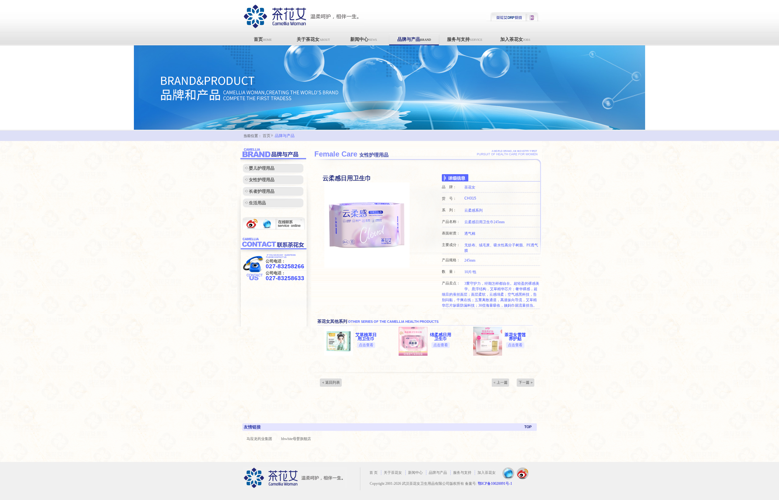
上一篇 (502, 382)
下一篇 (524, 382)
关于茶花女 (313, 39)
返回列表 (332, 382)
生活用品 (257, 203)
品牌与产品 (414, 39)
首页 (263, 39)
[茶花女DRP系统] (514, 20)
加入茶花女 (515, 39)
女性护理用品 (261, 180)
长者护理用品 (261, 191)
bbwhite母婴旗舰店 (296, 439)
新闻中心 (363, 39)
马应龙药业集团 (259, 439)
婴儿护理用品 (261, 168)
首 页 (373, 472)
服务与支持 (464, 39)
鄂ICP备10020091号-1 (495, 483)
